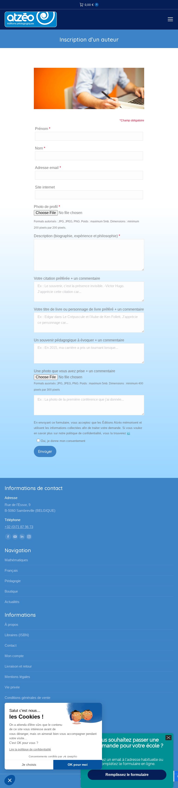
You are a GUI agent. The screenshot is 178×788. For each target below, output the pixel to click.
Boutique (11, 591)
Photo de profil (47, 207)
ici (128, 433)
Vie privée (12, 687)
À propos (11, 624)
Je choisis (29, 764)
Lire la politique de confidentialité (30, 749)
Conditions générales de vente (27, 698)
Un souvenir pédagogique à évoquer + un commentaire (79, 340)
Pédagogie (13, 581)
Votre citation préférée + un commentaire (67, 278)
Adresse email (48, 168)
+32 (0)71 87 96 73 (19, 527)
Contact (10, 645)
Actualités (12, 602)
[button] (9, 780)
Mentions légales (17, 677)
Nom (40, 148)
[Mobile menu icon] (170, 19)
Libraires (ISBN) (17, 635)
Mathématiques (16, 560)
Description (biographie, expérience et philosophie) (77, 236)
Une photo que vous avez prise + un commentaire (74, 371)
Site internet (45, 187)
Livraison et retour (18, 666)
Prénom (42, 129)
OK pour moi (78, 764)
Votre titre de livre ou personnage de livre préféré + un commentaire (89, 309)
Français (11, 570)
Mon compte (14, 656)
